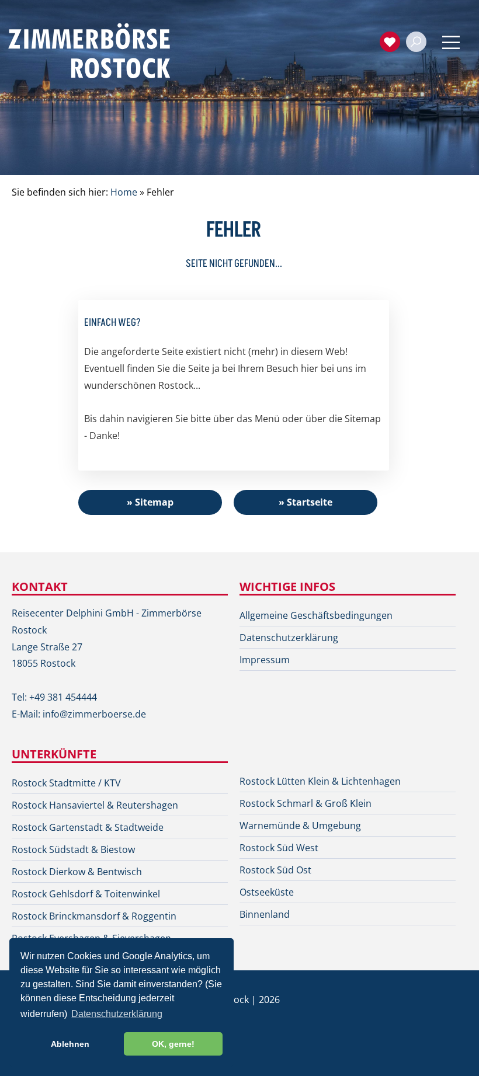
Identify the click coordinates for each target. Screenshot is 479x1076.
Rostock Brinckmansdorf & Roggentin (94, 916)
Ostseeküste (266, 892)
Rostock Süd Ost (275, 869)
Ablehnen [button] (70, 1044)
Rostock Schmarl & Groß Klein (305, 803)
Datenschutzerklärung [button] (116, 1014)
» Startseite (305, 502)
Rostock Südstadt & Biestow (73, 849)
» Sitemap (150, 502)
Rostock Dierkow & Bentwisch (77, 871)
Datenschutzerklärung (288, 637)
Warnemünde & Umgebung (300, 825)
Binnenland (264, 914)
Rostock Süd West (278, 847)
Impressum (264, 659)
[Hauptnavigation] (451, 42)
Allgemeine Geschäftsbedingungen (316, 615)
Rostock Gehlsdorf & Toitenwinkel (86, 893)
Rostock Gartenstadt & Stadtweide (88, 827)
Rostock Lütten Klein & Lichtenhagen (320, 781)
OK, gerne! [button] (173, 1044)
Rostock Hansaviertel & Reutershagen (95, 805)
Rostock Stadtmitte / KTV (66, 782)
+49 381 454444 (63, 697)
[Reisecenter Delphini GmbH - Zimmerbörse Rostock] (102, 49)
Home (123, 192)
